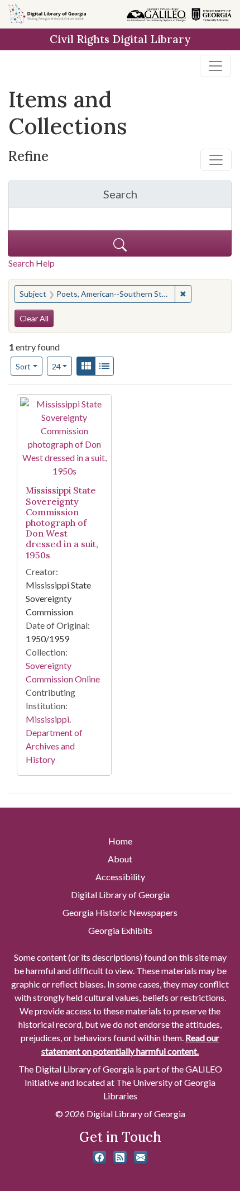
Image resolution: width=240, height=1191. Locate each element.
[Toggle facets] (216, 160)
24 (62, 366)
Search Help (31, 263)
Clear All (34, 318)
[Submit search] (120, 243)
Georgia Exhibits (120, 930)
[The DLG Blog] (120, 1157)
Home (120, 841)
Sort (23, 366)
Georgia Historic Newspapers (120, 912)
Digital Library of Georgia (120, 894)
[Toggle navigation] (215, 66)
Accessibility (120, 876)
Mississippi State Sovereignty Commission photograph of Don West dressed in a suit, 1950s (62, 522)
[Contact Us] (140, 1157)
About (120, 858)
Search (167, 197)
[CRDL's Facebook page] (99, 1157)
